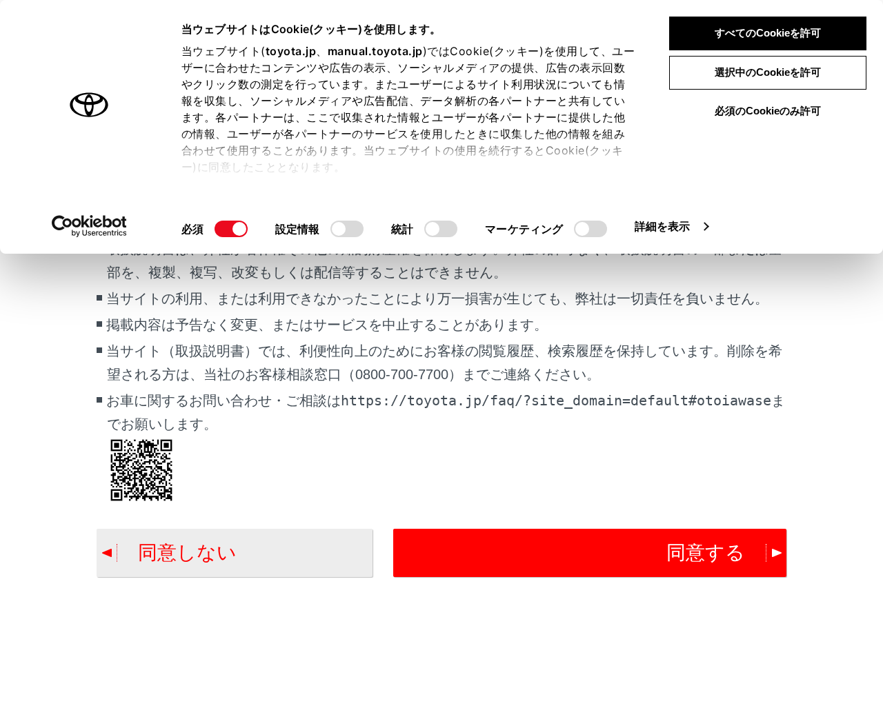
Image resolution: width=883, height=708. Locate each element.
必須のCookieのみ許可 (768, 111)
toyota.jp (291, 51)
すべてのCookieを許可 (768, 33)
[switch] (347, 229)
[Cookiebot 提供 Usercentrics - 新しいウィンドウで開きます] (89, 226)
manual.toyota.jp (375, 51)
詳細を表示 (663, 226)
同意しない (187, 552)
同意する (705, 552)
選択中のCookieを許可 (768, 72)
